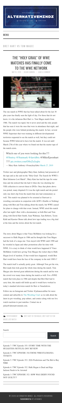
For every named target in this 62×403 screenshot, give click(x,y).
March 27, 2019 (46, 165)
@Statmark (22, 157)
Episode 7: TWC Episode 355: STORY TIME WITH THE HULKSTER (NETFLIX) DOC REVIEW (27, 347)
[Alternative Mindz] (31, 16)
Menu (6, 35)
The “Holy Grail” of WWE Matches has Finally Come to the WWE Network (31, 63)
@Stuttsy (11, 157)
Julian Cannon (29, 72)
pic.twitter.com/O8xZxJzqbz (25, 161)
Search (6, 330)
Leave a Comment (44, 72)
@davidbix (34, 157)
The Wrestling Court (32, 294)
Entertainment (11, 316)
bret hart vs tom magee (33, 316)
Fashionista (25, 399)
